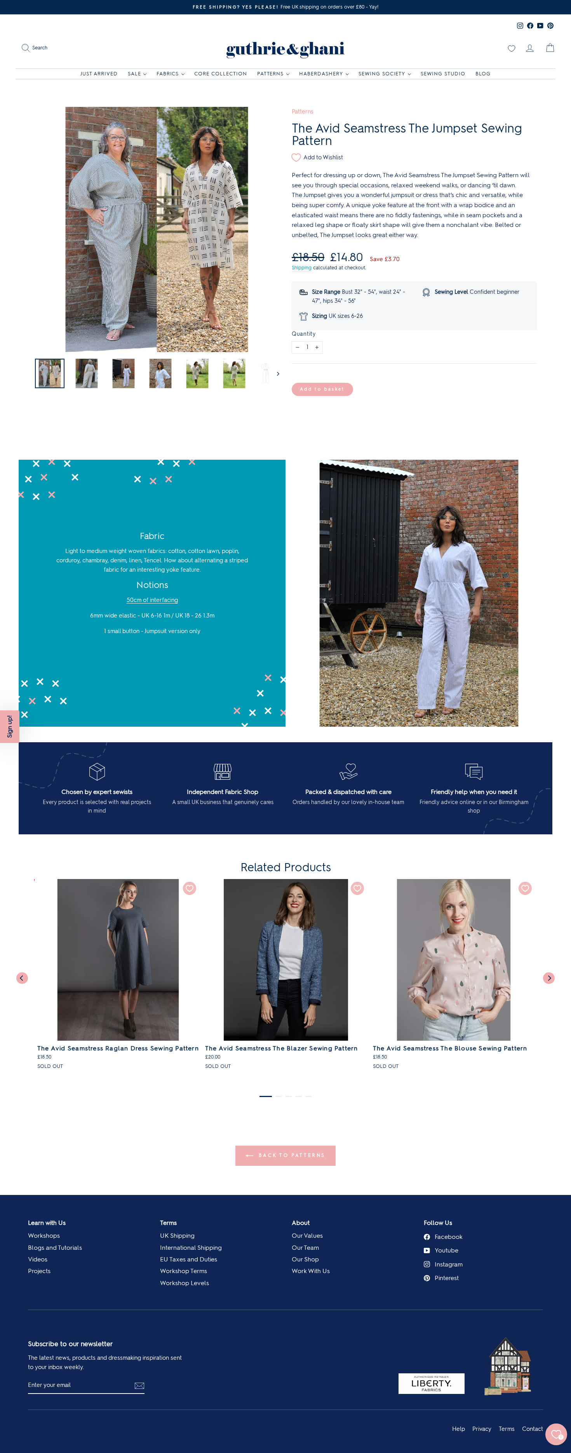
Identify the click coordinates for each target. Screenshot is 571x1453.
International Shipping (191, 1247)
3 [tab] (289, 1096)
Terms (168, 1222)
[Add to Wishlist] (189, 888)
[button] (9, 726)
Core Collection (220, 74)
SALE (134, 74)
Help (458, 1428)
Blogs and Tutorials (55, 1247)
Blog (483, 74)
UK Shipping (177, 1235)
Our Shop (305, 1259)
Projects (39, 1271)
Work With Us (311, 1271)
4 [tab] (299, 1096)
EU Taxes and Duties (188, 1259)
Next (549, 978)
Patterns (270, 74)
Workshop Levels (184, 1283)
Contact (532, 1428)
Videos (37, 1259)
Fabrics (168, 74)
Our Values (307, 1235)
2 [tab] (278, 1096)
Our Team (305, 1247)
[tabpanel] (118, 977)
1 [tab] (265, 1096)
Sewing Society (382, 74)
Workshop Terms (183, 1271)
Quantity (304, 334)
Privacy (481, 1428)
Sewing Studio (443, 74)
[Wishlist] (511, 48)
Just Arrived (99, 74)
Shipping (302, 267)
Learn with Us (47, 1222)
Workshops (44, 1235)
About (301, 1222)
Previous (22, 978)
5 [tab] (308, 1096)
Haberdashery (321, 74)
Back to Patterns (291, 1155)
